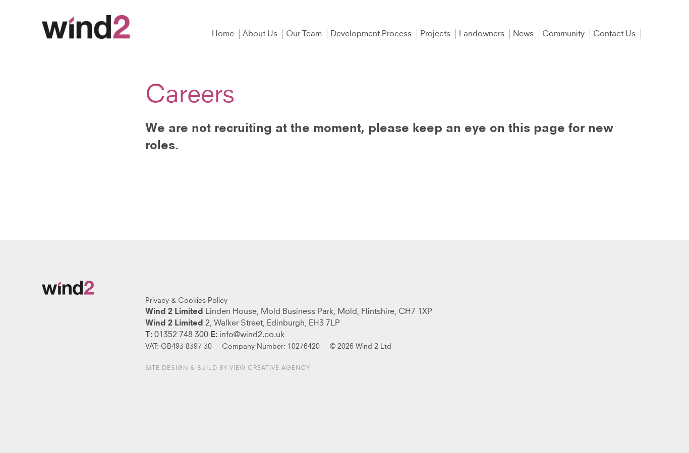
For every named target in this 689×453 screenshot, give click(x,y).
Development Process (372, 34)
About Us (261, 34)
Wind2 (86, 27)
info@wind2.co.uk (251, 335)
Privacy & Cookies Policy (186, 300)
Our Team (305, 34)
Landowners (482, 34)
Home (224, 34)
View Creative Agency (269, 368)
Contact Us (615, 34)
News (524, 34)
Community (564, 34)
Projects (436, 34)
